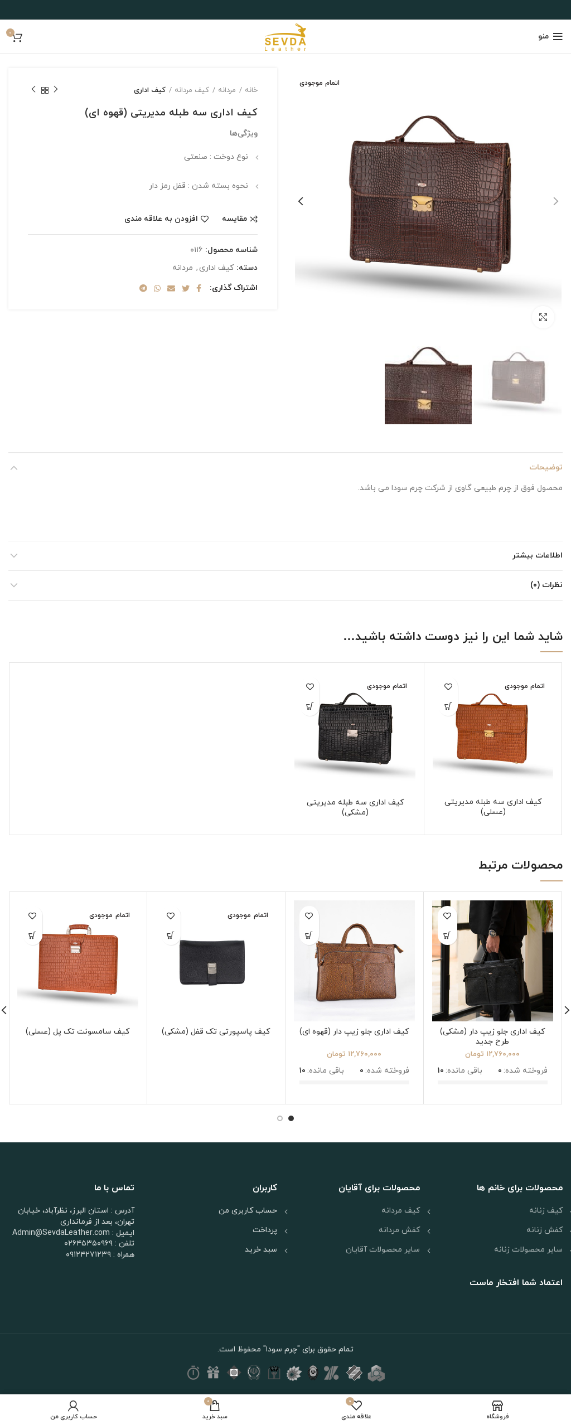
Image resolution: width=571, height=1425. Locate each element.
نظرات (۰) (546, 585)
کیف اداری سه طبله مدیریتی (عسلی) (492, 807)
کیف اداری (150, 90)
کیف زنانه (546, 1210)
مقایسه (234, 219)
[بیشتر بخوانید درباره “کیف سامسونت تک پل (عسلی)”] (32, 935)
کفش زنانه (544, 1230)
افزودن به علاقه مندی (161, 219)
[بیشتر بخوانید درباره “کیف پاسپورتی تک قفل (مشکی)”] (171, 935)
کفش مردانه (399, 1230)
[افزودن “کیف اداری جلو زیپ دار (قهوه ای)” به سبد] (309, 935)
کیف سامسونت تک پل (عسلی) (77, 1031)
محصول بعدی (33, 90)
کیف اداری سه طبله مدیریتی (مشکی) (355, 807)
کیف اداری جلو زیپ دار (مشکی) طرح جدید (492, 1036)
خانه (251, 90)
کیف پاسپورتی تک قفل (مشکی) (216, 1031)
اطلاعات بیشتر (537, 555)
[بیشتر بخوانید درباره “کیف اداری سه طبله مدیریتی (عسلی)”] (448, 706)
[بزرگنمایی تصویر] (543, 317)
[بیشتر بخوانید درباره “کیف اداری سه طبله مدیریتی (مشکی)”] (310, 706)
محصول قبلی (55, 90)
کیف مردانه (192, 90)
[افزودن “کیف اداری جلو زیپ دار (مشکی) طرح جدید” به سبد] (447, 935)
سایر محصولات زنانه (528, 1249)
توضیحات (546, 467)
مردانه (227, 90)
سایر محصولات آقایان (383, 1249)
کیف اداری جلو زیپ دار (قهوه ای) (354, 1031)
